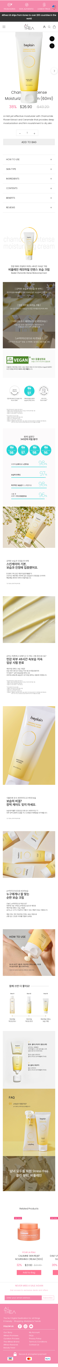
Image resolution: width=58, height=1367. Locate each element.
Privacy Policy (35, 1338)
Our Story (8, 1332)
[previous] (4, 71)
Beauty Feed (9, 1347)
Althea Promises (11, 1335)
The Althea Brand (11, 1341)
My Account (34, 1332)
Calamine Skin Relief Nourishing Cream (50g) (29, 1257)
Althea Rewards (11, 1344)
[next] (54, 71)
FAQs (31, 1335)
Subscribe (48, 1297)
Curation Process (11, 1338)
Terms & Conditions (38, 1341)
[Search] (49, 27)
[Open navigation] (4, 27)
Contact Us (34, 1344)
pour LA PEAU (28, 1252)
